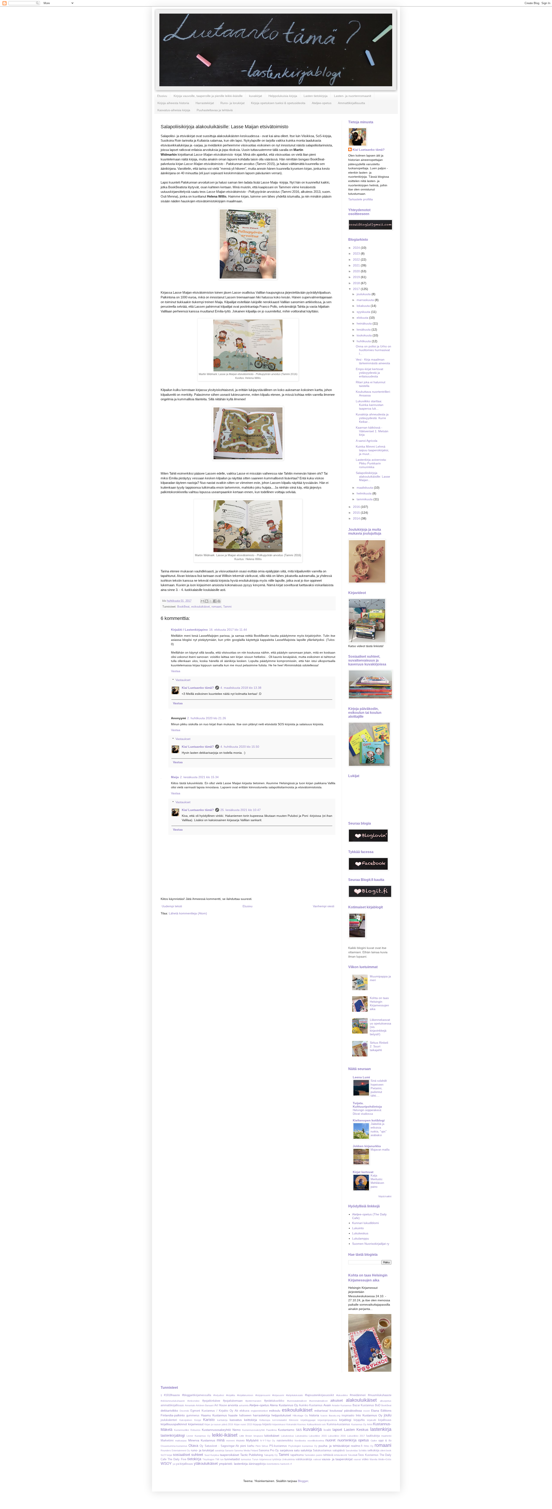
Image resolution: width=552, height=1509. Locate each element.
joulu (387, 1415)
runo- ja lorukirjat (202, 1450)
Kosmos (301, 1424)
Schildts (363, 1450)
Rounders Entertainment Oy (175, 1450)
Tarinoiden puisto (313, 1455)
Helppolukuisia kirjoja (282, 96)
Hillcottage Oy (300, 1415)
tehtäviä (328, 1455)
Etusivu (162, 96)
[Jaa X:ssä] (211, 601)
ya (174, 1464)
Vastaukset (183, 680)
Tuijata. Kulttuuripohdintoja (367, 1104)
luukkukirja (373, 1435)
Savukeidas (352, 1450)
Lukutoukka (301, 1436)
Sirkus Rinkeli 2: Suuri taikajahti (379, 1046)
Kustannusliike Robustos (187, 1430)
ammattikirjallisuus (172, 1405)
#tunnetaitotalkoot (318, 1401)
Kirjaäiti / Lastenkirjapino (189, 629)
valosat (317, 1459)
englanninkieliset (259, 1410)
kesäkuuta (364, 329)
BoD (377, 1405)
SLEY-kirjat (166, 1455)
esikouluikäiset (200, 606)
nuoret (330, 1440)
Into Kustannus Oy (369, 1415)
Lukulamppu (360, 1238)
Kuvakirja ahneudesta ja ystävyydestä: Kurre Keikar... (372, 418)
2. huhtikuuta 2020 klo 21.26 (206, 718)
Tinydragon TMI (210, 1459)
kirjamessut (196, 1424)
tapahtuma (297, 1455)
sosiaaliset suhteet (188, 1455)
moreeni (230, 1440)
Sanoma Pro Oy (269, 1450)
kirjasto (266, 1424)
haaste (233, 1415)
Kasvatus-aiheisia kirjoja (173, 110)
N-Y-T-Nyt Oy (267, 1440)
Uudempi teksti (172, 906)
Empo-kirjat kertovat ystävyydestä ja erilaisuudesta (369, 372)
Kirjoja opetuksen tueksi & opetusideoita (278, 103)
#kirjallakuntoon (245, 1395)
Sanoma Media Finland (246, 1450)
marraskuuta (366, 300)
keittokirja (250, 1420)
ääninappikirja (257, 1463)
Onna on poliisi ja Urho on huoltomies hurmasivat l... (373, 350)
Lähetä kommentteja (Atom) (188, 913)
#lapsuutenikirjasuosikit (319, 1395)
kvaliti (327, 1429)
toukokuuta (365, 335)
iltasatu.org (334, 1415)
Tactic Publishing (251, 1455)
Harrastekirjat (205, 103)
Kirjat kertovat (363, 1172)
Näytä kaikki (384, 1196)
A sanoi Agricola (366, 440)
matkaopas (181, 1440)
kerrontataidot (279, 1420)
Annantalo (190, 1405)
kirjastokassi (278, 1424)
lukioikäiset (271, 1435)
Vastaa (175, 671)
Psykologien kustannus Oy (302, 1446)
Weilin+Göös (384, 1459)
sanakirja (219, 1450)
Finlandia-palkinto (173, 1415)
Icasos (324, 1415)
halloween (245, 1415)
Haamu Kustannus (214, 1415)
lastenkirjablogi (173, 1435)
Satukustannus (322, 1450)
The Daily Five (177, 1459)
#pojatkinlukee (211, 1400)
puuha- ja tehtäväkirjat (334, 1445)
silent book (385, 1450)
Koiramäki (291, 1424)
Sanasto (229, 1450)
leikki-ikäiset (224, 1435)
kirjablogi (345, 1420)
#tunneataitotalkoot (297, 1401)
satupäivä (338, 1450)
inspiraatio (348, 1415)
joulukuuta (364, 294)
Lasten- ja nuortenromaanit (352, 96)
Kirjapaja (257, 1424)
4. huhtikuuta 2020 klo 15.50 (239, 746)
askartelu (244, 1405)
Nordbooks (300, 1440)
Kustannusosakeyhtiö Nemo (221, 1429)
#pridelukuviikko (274, 1400)
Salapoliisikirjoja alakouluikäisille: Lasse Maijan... (373, 476)
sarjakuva (286, 1450)
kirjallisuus (384, 1420)
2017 (357, 289)
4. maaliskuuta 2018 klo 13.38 (240, 687)
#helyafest (218, 1395)
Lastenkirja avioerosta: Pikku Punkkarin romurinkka (371, 463)
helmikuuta (364, 493)
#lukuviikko (342, 1395)
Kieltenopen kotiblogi (369, 1120)
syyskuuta (364, 312)
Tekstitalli (352, 1455)
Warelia (373, 1459)
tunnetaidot (232, 1459)
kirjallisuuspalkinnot (174, 1424)
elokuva (244, 1410)
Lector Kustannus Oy (198, 1436)
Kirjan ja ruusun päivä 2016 (218, 1424)
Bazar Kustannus (363, 1405)
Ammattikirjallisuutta (351, 103)
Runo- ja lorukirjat (232, 103)
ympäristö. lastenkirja (233, 1463)
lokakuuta (364, 305)
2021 (357, 265)
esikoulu (274, 1410)
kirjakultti (371, 1420)
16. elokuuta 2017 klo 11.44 (228, 629)
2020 (357, 271)
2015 (357, 512)
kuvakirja (312, 1429)
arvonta (233, 1405)
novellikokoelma (315, 1440)
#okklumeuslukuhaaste (173, 1401)
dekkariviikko (169, 1410)
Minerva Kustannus (201, 1440)
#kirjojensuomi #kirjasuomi (269, 1395)
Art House (220, 1405)
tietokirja (194, 1459)
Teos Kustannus (368, 1455)
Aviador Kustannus (342, 1405)
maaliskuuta (365, 487)
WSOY (166, 1463)
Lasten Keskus (356, 1430)
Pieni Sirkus (262, 1446)
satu (297, 1450)
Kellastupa (264, 1420)
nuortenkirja (346, 1440)
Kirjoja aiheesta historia (173, 103)
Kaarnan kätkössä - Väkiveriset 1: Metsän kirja (372, 431)
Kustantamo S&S (290, 1429)
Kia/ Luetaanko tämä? (198, 687)
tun (222, 1459)
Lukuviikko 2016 (337, 1436)
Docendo (184, 1410)
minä (220, 1440)
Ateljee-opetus (321, 103)
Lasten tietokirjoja (316, 96)
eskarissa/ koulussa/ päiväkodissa (338, 1410)
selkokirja (373, 1450)
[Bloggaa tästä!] (206, 601)
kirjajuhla (359, 1420)
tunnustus (246, 1459)
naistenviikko (285, 1440)
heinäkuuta (365, 323)
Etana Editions (381, 1410)
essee (366, 1410)
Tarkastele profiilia (360, 199)
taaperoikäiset (229, 1455)
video (365, 1459)
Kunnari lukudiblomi (365, 1223)
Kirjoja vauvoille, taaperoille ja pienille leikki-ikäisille (208, 96)
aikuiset (336, 1400)
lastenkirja (380, 1429)
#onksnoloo (193, 1401)
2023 (357, 253)
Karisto (209, 1420)
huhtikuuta (364, 341)
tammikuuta (365, 499)
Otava (193, 1446)
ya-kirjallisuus (184, 1463)
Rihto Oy (368, 1446)
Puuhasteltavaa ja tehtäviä (215, 110)
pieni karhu (247, 1445)
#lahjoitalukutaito (294, 1395)
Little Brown (245, 1436)
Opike (374, 1440)
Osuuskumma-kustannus (174, 1446)
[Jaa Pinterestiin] (219, 601)
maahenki (386, 1436)
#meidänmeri (358, 1395)
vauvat (357, 1459)
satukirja (306, 1450)
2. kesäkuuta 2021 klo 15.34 (199, 777)
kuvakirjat (255, 96)
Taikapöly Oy (271, 1455)
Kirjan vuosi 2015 (243, 1424)
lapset (337, 1430)
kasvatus (236, 1420)
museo (240, 1440)
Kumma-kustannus (338, 1424)
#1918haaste (172, 1395)
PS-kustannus (278, 1445)
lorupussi (258, 1436)
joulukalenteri (169, 1420)
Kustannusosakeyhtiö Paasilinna (259, 1430)
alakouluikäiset (361, 1400)
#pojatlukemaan (233, 1400)
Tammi (227, 606)
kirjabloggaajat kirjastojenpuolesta (319, 1420)
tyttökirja (276, 1459)
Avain (327, 1405)
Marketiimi (167, 1440)
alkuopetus (385, 1401)
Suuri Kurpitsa (211, 1455)
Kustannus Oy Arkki (361, 1424)
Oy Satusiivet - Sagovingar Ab (219, 1445)
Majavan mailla (380, 1149)
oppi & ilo (385, 1440)
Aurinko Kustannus (311, 1405)
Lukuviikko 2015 (317, 1436)
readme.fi (356, 1445)
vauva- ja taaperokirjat (337, 1459)
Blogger (303, 1481)
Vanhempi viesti (323, 906)
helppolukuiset (281, 1415)
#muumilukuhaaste (379, 1395)
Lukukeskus (360, 1233)
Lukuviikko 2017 (356, 1436)
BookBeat (183, 606)
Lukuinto (358, 1228)
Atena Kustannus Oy (284, 1405)
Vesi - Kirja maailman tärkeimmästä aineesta (373, 361)
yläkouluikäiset (206, 1463)
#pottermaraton (253, 1401)
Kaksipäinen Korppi (190, 1420)
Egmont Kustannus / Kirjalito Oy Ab (214, 1410)
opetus (363, 1440)
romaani (216, 606)
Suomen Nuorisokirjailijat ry (370, 1243)
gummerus (192, 1415)
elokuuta (363, 317)
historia (314, 1415)
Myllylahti (252, 1440)
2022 (357, 259)
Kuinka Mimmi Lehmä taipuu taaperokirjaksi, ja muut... (372, 450)
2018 (357, 283)
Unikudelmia (288, 1459)
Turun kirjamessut (261, 1459)
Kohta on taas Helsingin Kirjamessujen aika (379, 1003)
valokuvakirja (304, 1459)
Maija (175, 777)
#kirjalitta (230, 1395)
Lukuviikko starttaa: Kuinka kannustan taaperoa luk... (369, 404)
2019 (357, 277)
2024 (357, 247)
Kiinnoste (293, 1420)
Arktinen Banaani (204, 1405)
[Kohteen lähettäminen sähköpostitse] (202, 601)
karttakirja (222, 1420)
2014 (357, 518)
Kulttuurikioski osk (316, 1424)
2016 (357, 506)
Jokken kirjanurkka (367, 1146)
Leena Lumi (361, 1077)
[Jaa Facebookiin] (215, 601)
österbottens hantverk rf (279, 1464)
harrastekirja (261, 1415)
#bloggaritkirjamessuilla (196, 1395)
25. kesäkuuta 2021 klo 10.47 (240, 810)
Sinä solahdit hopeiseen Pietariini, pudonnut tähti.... (379, 1088)
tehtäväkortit (340, 1455)
